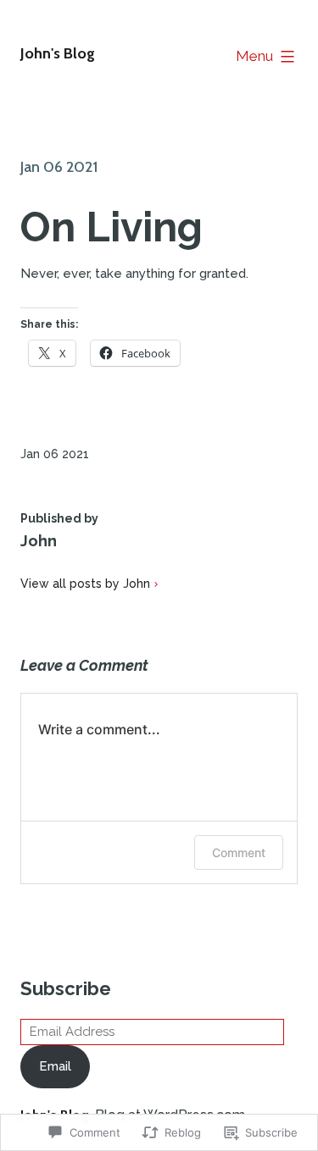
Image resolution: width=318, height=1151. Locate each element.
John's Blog (57, 53)
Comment (238, 852)
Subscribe (65, 988)
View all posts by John (85, 583)
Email (55, 1066)
